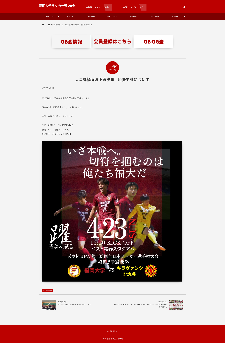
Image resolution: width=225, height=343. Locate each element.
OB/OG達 (70, 16)
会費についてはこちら (133, 7)
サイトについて (112, 16)
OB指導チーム (91, 16)
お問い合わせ (154, 16)
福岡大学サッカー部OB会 (57, 5)
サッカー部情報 (47, 290)
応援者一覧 (133, 16)
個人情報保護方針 (112, 331)
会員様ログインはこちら (97, 7)
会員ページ (175, 16)
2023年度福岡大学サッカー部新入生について (75, 304)
